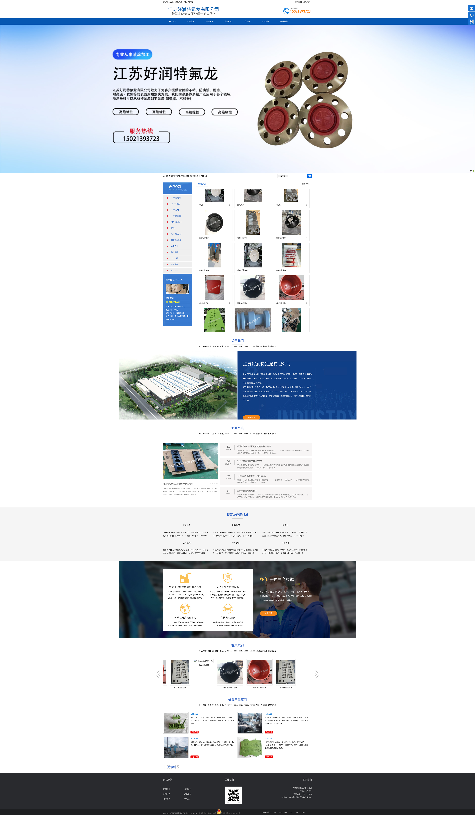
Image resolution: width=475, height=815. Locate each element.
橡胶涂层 (174, 252)
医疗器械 (174, 258)
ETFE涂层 (175, 210)
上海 (274, 812)
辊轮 (173, 228)
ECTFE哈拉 (175, 204)
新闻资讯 (265, 22)
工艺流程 (246, 22)
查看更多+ (306, 184)
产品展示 (209, 22)
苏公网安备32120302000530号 (230, 813)
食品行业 (174, 246)
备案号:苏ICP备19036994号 (208, 813)
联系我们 (284, 22)
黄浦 (280, 812)
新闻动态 (166, 794)
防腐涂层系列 (176, 222)
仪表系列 (174, 264)
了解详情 (194, 732)
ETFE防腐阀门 (176, 198)
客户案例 (166, 799)
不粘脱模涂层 (176, 216)
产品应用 (228, 22)
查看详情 (251, 418)
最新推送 (306, 2)
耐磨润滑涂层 (176, 240)
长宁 (291, 812)
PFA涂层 (174, 270)
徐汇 (286, 812)
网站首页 (172, 22)
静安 (297, 812)
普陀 (303, 812)
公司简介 (191, 22)
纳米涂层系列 (176, 234)
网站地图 (298, 2)
